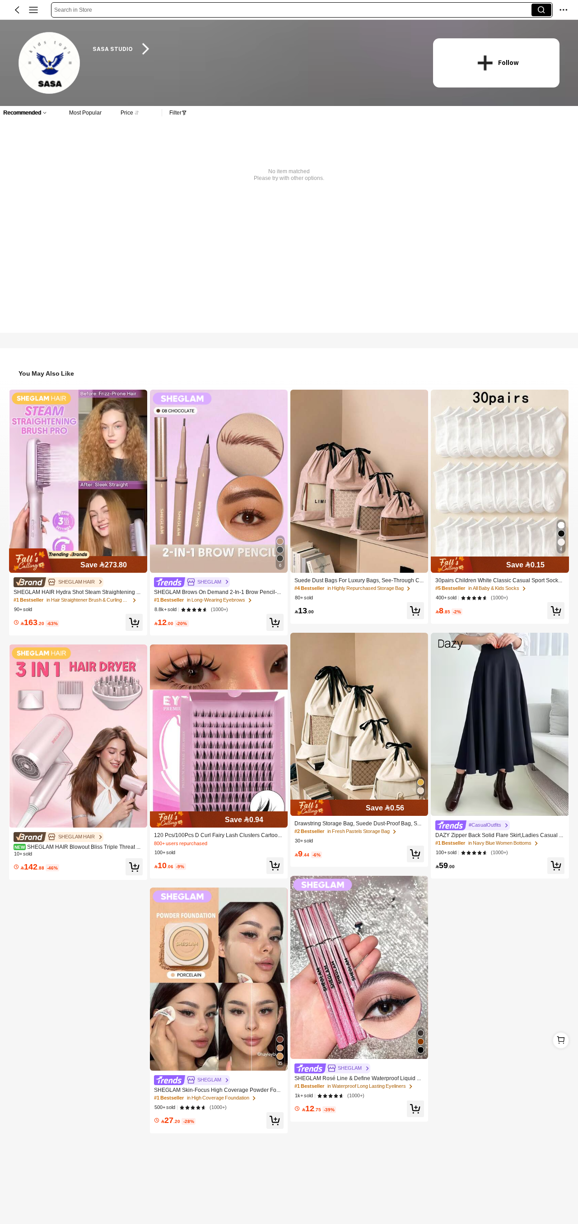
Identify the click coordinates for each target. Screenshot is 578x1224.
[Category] (33, 10)
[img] (78, 560)
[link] (50, 63)
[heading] (254, 49)
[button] (17, 10)
